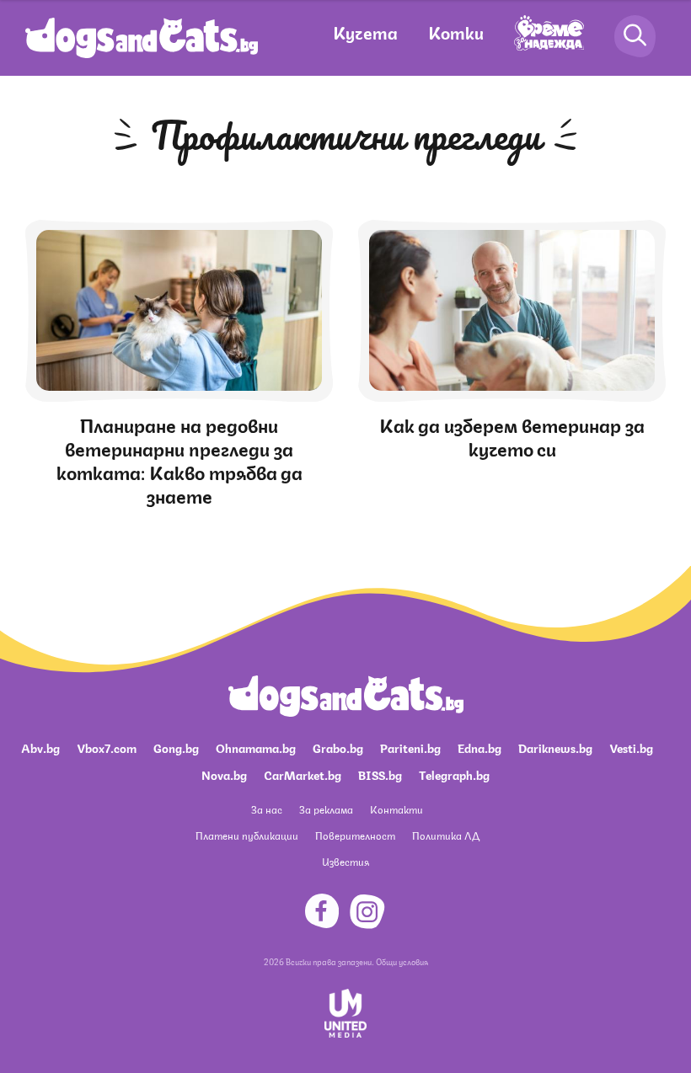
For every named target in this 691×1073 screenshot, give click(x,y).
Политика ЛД (445, 835)
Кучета (365, 31)
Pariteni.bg (410, 747)
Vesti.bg (631, 747)
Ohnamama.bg (256, 747)
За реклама (326, 809)
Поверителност (355, 835)
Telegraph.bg (454, 774)
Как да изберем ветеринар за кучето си (512, 436)
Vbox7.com (107, 747)
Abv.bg (40, 747)
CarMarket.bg (302, 774)
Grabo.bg (338, 747)
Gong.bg (176, 747)
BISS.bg (380, 774)
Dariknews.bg (555, 747)
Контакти (396, 809)
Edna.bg (479, 747)
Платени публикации (247, 835)
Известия (345, 861)
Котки (456, 31)
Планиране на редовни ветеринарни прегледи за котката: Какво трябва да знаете (179, 459)
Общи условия (402, 961)
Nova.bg (224, 774)
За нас (266, 809)
